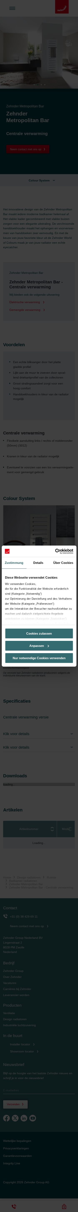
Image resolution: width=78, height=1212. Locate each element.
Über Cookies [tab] (63, 562)
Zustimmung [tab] (14, 562)
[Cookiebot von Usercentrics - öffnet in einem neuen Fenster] (55, 551)
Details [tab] (38, 562)
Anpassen (36, 646)
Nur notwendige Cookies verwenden (39, 658)
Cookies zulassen (39, 633)
